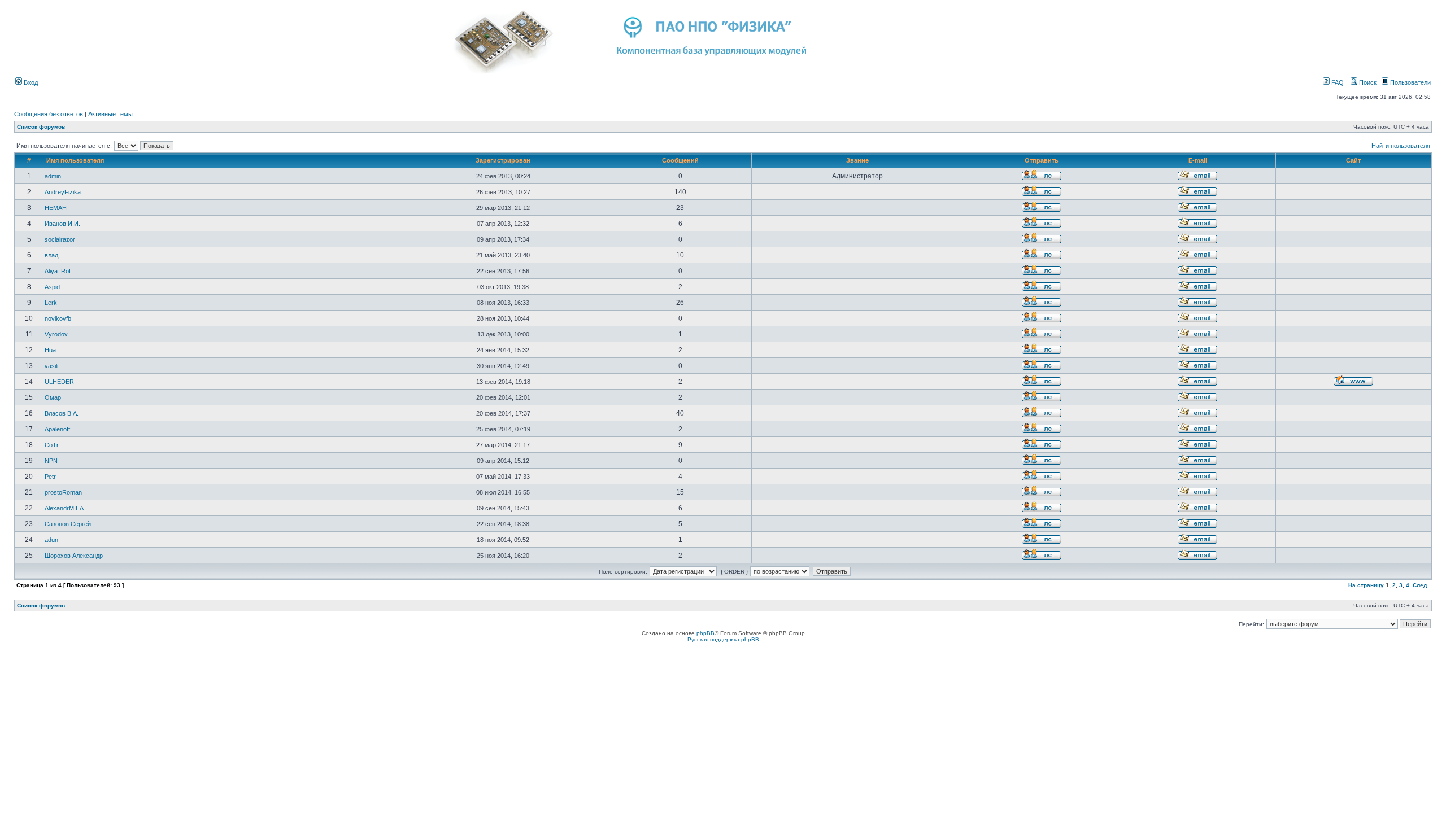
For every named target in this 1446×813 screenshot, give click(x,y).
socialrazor (60, 239)
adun (51, 539)
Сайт (1353, 160)
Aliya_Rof (58, 271)
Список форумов (41, 127)
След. (1420, 585)
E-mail (1197, 160)
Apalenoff (57, 429)
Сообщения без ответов (48, 114)
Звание (857, 160)
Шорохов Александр (74, 555)
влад (51, 255)
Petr (50, 476)
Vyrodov (56, 334)
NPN (51, 460)
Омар (53, 397)
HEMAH (56, 207)
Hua (50, 350)
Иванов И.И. (62, 223)
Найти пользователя (1400, 145)
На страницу (1366, 585)
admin (53, 176)
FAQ (1337, 82)
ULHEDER (59, 381)
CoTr (52, 445)
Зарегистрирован (503, 160)
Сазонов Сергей (68, 524)
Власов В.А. (62, 413)
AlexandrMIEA (64, 508)
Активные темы (110, 114)
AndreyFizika (63, 192)
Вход (30, 82)
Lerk (51, 302)
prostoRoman (63, 492)
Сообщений (680, 160)
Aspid (52, 286)
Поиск (1367, 82)
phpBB (705, 633)
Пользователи (1409, 82)
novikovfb (58, 318)
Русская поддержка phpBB (723, 639)
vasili (51, 365)
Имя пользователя (75, 160)
